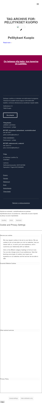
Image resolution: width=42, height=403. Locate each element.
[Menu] (38, 4)
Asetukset (18, 220)
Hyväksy (4, 220)
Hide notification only (27, 398)
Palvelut (5, 178)
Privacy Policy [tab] (4, 379)
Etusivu (5, 175)
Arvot (4, 185)
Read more (6, 42)
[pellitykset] (21, 30)
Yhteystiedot (7, 191)
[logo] (17, 4)
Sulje (2, 402)
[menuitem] (38, 4)
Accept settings (13, 398)
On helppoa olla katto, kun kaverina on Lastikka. (21, 62)
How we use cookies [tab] (6, 235)
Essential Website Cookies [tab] (8, 263)
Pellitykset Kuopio (21, 37)
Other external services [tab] (7, 330)
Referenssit (6, 182)
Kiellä (11, 220)
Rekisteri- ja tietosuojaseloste (21, 203)
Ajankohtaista (7, 188)
